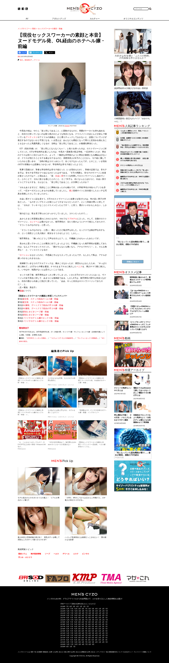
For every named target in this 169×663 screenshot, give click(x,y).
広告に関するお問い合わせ (72, 652)
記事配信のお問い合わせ (87, 652)
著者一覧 (33, 652)
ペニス (79, 266)
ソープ (47, 554)
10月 (75, 609)
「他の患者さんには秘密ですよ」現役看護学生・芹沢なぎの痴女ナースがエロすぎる (134, 146)
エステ (75, 554)
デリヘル (37, 60)
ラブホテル (72, 218)
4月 (77, 606)
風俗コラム (22, 554)
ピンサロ (85, 554)
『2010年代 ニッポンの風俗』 (36, 338)
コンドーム (34, 221)
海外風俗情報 (36, 554)
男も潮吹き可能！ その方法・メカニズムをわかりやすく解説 (123, 417)
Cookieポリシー (128, 652)
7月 (67, 606)
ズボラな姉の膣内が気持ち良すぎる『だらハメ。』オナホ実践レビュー (134, 184)
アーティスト (31, 137)
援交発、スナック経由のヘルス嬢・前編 (40, 299)
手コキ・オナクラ (25, 557)
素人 (71, 190)
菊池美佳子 (28, 60)
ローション (25, 255)
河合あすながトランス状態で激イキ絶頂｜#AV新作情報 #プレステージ (134, 153)
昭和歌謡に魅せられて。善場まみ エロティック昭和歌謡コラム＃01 (140, 279)
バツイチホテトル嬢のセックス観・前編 (41, 318)
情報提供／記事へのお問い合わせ (53, 652)
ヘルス (56, 554)
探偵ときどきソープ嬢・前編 (36, 311)
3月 (81, 606)
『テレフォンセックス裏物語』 (87, 338)
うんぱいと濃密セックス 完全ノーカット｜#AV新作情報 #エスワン (134, 132)
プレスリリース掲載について (142, 652)
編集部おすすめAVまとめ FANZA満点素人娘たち (134, 190)
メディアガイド (101, 652)
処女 (21, 60)
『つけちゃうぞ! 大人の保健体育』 (61, 338)
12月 (67, 609)
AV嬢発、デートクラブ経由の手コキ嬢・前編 (43, 305)
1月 (87, 606)
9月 (79, 609)
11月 (71, 609)
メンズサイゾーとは (24, 652)
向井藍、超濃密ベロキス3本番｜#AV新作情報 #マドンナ (134, 139)
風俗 (19, 56)
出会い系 (59, 176)
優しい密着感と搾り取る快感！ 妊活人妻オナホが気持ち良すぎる (134, 159)
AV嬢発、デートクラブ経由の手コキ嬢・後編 (43, 308)
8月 (83, 609)
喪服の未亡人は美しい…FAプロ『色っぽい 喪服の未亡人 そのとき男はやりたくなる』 (134, 171)
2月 (84, 606)
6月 (71, 606)
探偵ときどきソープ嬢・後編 (36, 314)
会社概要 (39, 652)
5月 (74, 606)
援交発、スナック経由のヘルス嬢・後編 (40, 302)
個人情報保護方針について (114, 652)
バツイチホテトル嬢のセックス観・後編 (41, 321)
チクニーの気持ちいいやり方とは (131, 165)
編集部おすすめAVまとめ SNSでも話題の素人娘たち (134, 178)
